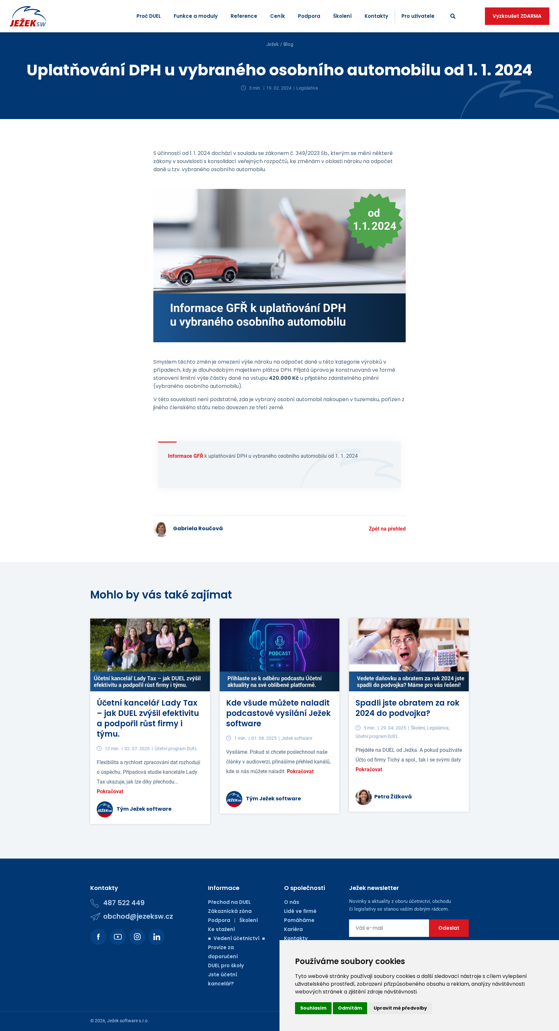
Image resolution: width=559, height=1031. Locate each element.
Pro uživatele (417, 16)
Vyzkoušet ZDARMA (517, 16)
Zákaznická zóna (230, 911)
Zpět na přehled (387, 529)
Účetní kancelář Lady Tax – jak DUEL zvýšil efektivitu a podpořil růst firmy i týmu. (148, 718)
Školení (342, 16)
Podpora (309, 16)
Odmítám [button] (350, 1008)
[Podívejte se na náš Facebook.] (98, 937)
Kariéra (293, 929)
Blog (288, 44)
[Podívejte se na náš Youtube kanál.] (118, 937)
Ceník (277, 16)
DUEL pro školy (226, 965)
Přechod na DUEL (229, 902)
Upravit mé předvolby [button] (400, 1008)
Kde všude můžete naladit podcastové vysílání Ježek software (278, 713)
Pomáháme (299, 920)
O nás (291, 902)
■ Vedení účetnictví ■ (236, 938)
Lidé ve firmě (300, 911)
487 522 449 (124, 902)
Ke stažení (221, 929)
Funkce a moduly (196, 16)
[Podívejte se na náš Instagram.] (137, 937)
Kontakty (376, 16)
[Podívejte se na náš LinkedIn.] (156, 937)
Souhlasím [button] (313, 1008)
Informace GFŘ (185, 456)
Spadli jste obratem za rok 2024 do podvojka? (407, 707)
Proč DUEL (149, 16)
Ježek (272, 44)
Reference (244, 16)
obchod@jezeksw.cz (138, 916)
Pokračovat (110, 791)
